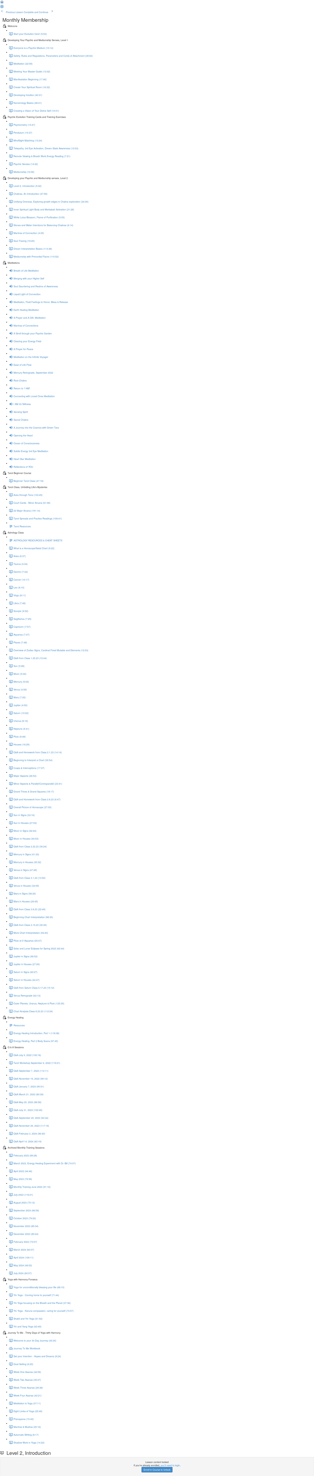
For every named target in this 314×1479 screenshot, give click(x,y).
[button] (2, 3)
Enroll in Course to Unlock (157, 1469)
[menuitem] (2, 7)
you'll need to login (170, 1465)
